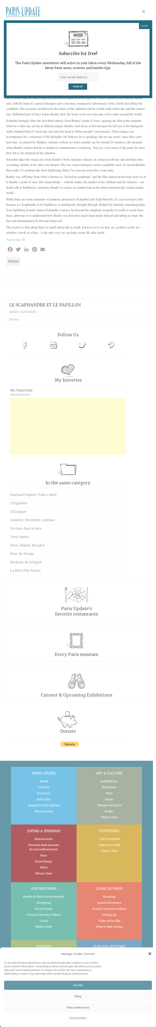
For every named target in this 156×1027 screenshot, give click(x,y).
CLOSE (144, 26)
